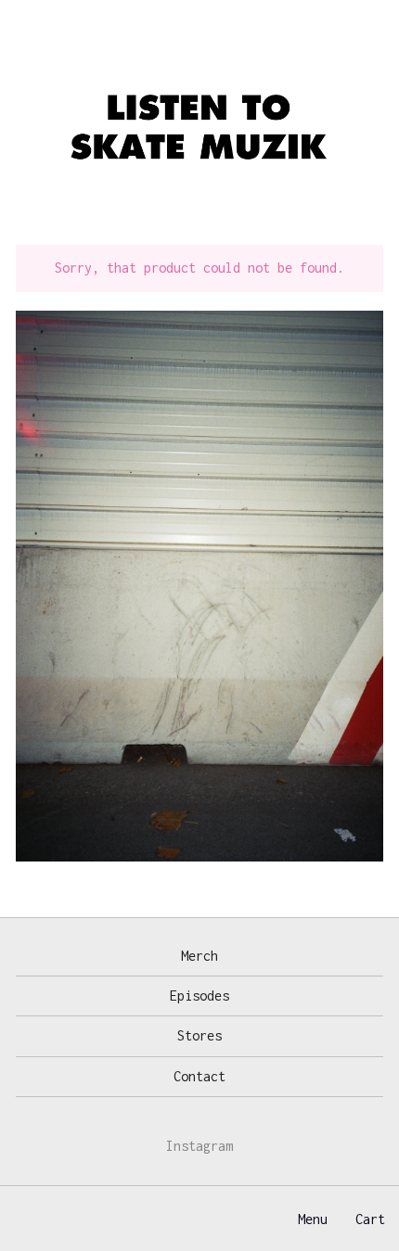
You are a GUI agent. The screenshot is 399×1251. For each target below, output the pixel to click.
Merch (199, 956)
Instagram (199, 1146)
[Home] (199, 129)
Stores (199, 1035)
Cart (370, 1219)
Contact (199, 1076)
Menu (313, 1219)
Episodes (199, 995)
